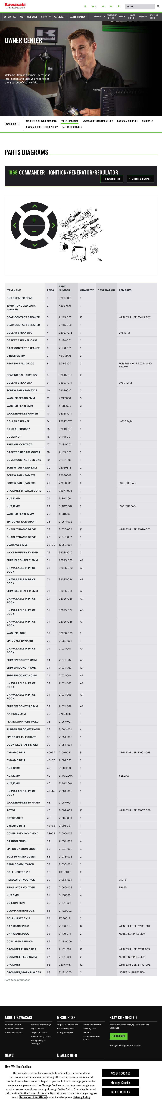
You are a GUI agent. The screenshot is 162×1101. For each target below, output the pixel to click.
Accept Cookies (121, 1073)
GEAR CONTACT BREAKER (23, 317)
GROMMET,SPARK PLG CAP (24, 972)
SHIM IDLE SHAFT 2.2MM (22, 560)
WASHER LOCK (16, 633)
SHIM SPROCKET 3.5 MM (22, 706)
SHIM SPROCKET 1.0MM (22, 660)
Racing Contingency (92, 1025)
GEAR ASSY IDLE (17, 544)
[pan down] (34, 243)
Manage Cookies (121, 1082)
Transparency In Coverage (38, 1042)
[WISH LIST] (104, 6)
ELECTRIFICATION (78, 16)
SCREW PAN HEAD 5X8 (21, 475)
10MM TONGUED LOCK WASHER (21, 307)
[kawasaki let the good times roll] (15, 6)
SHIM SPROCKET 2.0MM (22, 675)
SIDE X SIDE (32, 16)
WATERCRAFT (60, 16)
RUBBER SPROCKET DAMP (23, 729)
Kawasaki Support (65, 1028)
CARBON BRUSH (17, 841)
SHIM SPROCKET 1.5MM (22, 667)
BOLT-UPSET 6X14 (18, 918)
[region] (81, 1081)
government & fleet (112, 16)
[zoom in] (34, 220)
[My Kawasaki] (86, 6)
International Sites (13, 1032)
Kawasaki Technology (41, 1025)
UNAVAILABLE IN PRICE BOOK (21, 569)
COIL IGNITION (16, 902)
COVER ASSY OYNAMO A (22, 833)
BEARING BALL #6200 (20, 363)
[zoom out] (34, 230)
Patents (87, 1032)
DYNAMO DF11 (16, 752)
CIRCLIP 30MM (16, 355)
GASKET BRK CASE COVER (23, 452)
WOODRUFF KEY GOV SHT (23, 413)
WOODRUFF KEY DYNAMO (23, 802)
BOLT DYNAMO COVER (21, 856)
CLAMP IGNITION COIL (20, 910)
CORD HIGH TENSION (20, 941)
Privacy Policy (81, 1097)
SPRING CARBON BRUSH (22, 848)
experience (99, 16)
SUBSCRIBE (119, 1036)
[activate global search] (158, 6)
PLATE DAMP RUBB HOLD (23, 721)
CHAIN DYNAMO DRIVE (21, 529)
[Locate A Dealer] (119, 6)
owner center (131, 16)
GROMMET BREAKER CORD (24, 490)
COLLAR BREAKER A (19, 382)
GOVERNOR (14, 436)
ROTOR (11, 810)
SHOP (121, 16)
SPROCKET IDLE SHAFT (21, 521)
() (96, 6)
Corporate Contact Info (67, 1025)
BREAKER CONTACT (19, 444)
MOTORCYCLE (10, 16)
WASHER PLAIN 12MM (20, 513)
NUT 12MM (13, 498)
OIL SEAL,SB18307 (18, 429)
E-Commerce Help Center (91, 1038)
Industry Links (89, 1028)
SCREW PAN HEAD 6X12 (22, 467)
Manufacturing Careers (41, 1036)
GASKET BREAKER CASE (22, 340)
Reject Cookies (120, 1092)
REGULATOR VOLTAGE (21, 879)
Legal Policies (37, 1028)
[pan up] (34, 207)
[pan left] (16, 225)
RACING (142, 16)
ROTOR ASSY (15, 818)
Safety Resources (65, 1032)
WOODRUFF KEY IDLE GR (22, 552)
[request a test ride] (112, 6)
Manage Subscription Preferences (125, 1045)
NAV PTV (45, 16)
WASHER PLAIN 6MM (20, 405)
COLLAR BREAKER (18, 421)
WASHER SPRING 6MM (21, 398)
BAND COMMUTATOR (20, 864)
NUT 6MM (13, 895)
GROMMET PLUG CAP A (21, 949)
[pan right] (52, 225)
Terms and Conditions (33, 1097)
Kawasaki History (13, 1025)
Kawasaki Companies (14, 1028)
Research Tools (154, 16)
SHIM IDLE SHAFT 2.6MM (22, 590)
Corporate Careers (39, 1032)
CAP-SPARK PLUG (18, 926)
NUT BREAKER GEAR (20, 298)
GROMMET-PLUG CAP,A (22, 956)
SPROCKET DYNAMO (20, 640)
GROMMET (13, 964)
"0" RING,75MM (16, 713)
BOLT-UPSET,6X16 (18, 872)
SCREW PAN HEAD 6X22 (22, 390)
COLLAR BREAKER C (19, 332)
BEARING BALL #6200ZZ (22, 375)
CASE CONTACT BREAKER (23, 348)
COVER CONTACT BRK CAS (24, 459)
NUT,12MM (13, 506)
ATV (22, 16)
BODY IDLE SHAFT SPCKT (23, 744)
